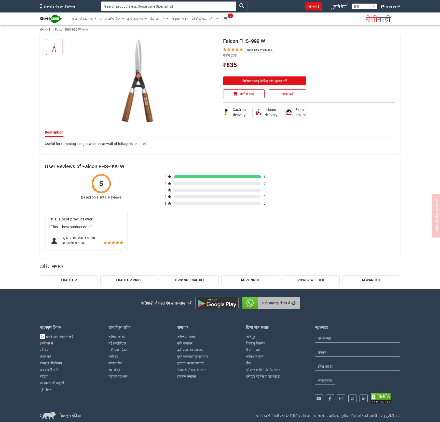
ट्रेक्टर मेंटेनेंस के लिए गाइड (263, 376)
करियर (44, 349)
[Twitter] (352, 398)
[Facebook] (330, 398)
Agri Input (250, 280)
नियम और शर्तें (359, 415)
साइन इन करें (392, 6)
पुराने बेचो (340, 6)
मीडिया (44, 376)
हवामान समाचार (186, 376)
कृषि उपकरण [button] (135, 18)
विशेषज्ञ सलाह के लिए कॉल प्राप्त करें (264, 80)
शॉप (49, 29)
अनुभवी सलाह (179, 18)
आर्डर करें (287, 93)
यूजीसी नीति (393, 415)
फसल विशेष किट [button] (110, 18)
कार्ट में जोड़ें (246, 93)
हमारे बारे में (46, 343)
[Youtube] (319, 398)
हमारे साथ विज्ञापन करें (57, 336)
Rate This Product (258, 49)
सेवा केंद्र (114, 369)
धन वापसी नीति (49, 369)
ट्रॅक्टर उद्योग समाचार (190, 363)
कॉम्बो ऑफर (198, 18)
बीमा (248, 363)
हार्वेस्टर (113, 356)
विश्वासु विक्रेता (255, 343)
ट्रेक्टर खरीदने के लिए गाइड (263, 369)
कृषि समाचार (185, 343)
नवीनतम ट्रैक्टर (118, 349)
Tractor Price (129, 280)
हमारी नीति (376, 415)
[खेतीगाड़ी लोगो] (51, 19)
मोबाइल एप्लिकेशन (51, 363)
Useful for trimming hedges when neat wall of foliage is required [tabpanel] (96, 143)
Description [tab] (54, 132)
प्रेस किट (45, 389)
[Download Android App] (217, 303)
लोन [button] (211, 18)
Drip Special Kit (189, 280)
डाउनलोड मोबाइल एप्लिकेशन (59, 6)
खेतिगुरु (251, 336)
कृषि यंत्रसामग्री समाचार (192, 356)
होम (42, 29)
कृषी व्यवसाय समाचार (190, 349)
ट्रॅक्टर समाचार (186, 336)
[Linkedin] (364, 398)
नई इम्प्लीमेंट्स (117, 343)
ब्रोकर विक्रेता (255, 356)
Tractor (69, 280)
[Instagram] (341, 398)
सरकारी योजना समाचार (191, 369)
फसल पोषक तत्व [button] (82, 18)
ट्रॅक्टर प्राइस (117, 336)
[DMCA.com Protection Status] (381, 398)
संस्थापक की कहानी (52, 382)
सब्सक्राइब (325, 380)
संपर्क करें (45, 356)
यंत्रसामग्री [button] (157, 18)
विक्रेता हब (253, 349)
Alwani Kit (371, 280)
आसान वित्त (115, 363)
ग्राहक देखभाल (117, 376)
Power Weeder (310, 280)
